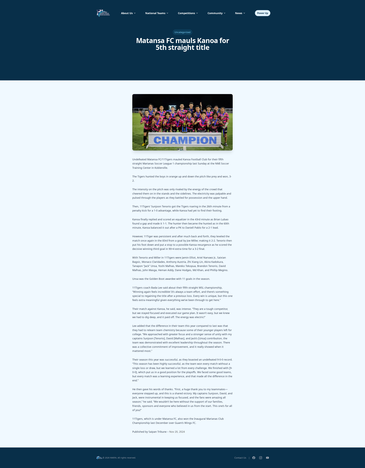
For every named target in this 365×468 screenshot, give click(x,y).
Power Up (262, 13)
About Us (127, 13)
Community (215, 13)
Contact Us (240, 457)
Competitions (186, 13)
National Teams (155, 13)
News (238, 13)
